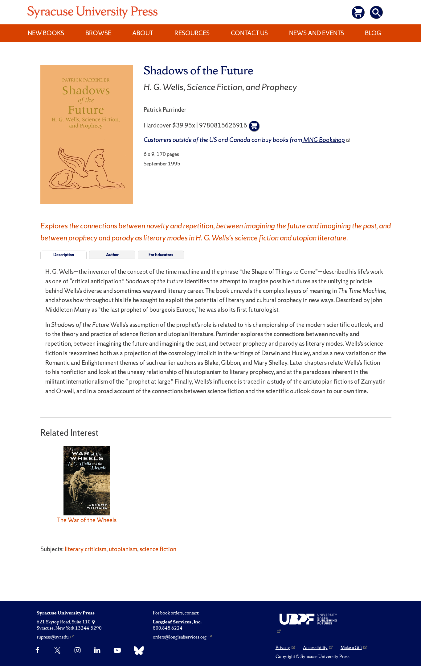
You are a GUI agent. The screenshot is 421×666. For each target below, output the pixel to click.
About (142, 33)
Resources (192, 33)
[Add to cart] (254, 126)
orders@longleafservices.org (179, 637)
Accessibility (315, 647)
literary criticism (85, 549)
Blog (373, 33)
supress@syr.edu (53, 637)
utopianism (123, 549)
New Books (46, 33)
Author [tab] (112, 254)
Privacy (283, 647)
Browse (98, 33)
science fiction (158, 549)
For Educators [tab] (161, 254)
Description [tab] (63, 254)
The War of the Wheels (86, 520)
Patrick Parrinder (165, 110)
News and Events (316, 33)
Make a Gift (351, 647)
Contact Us (249, 33)
